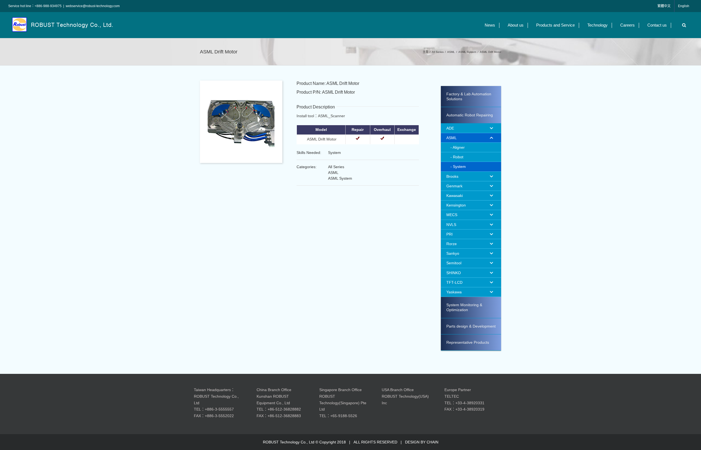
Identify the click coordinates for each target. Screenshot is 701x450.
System (334, 152)
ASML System (340, 178)
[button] (682, 25)
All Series (336, 167)
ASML (333, 172)
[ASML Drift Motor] (241, 82)
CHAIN (432, 442)
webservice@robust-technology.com (93, 6)
